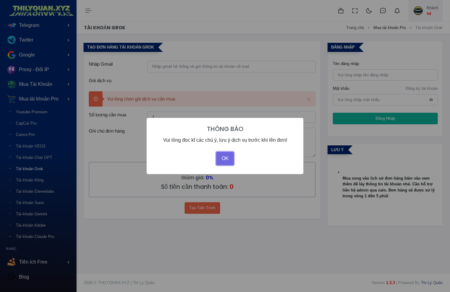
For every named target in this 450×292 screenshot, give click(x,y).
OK (225, 158)
